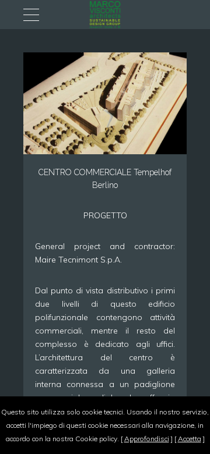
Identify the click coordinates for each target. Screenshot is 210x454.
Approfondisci (146, 438)
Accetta (189, 438)
